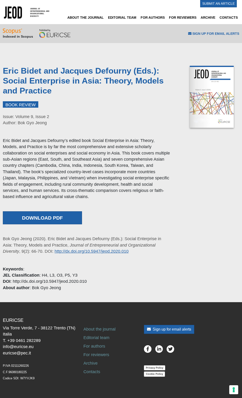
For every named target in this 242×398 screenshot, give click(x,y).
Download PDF (42, 218)
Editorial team (122, 17)
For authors (153, 17)
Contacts (229, 17)
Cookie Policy (154, 374)
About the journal (85, 17)
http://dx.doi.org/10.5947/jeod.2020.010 (92, 251)
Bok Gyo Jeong (46, 287)
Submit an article (218, 3)
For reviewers (182, 17)
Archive (208, 17)
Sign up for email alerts (171, 329)
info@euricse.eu (18, 346)
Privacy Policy (154, 367)
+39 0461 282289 (24, 340)
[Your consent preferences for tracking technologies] (233, 389)
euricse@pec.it (17, 353)
